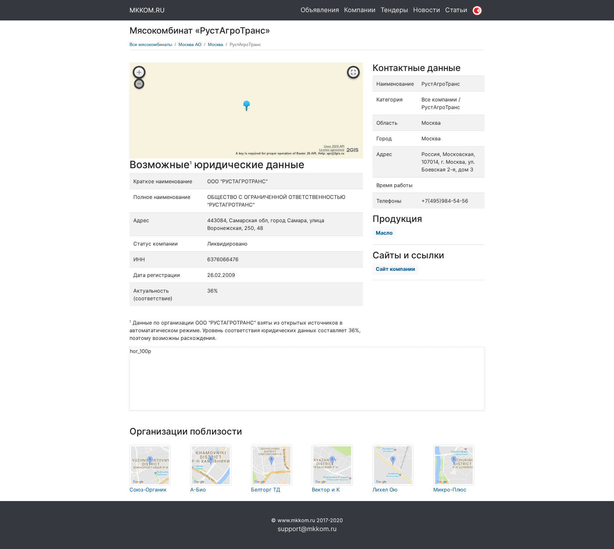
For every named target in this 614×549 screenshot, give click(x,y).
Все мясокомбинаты (151, 44)
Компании (359, 10)
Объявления (320, 10)
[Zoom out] (139, 84)
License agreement (331, 150)
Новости (426, 10)
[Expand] (353, 72)
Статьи (456, 10)
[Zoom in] (139, 72)
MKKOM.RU (147, 10)
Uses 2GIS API (334, 146)
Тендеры (394, 10)
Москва (215, 44)
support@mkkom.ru (307, 529)
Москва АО (189, 44)
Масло (384, 233)
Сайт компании (395, 269)
